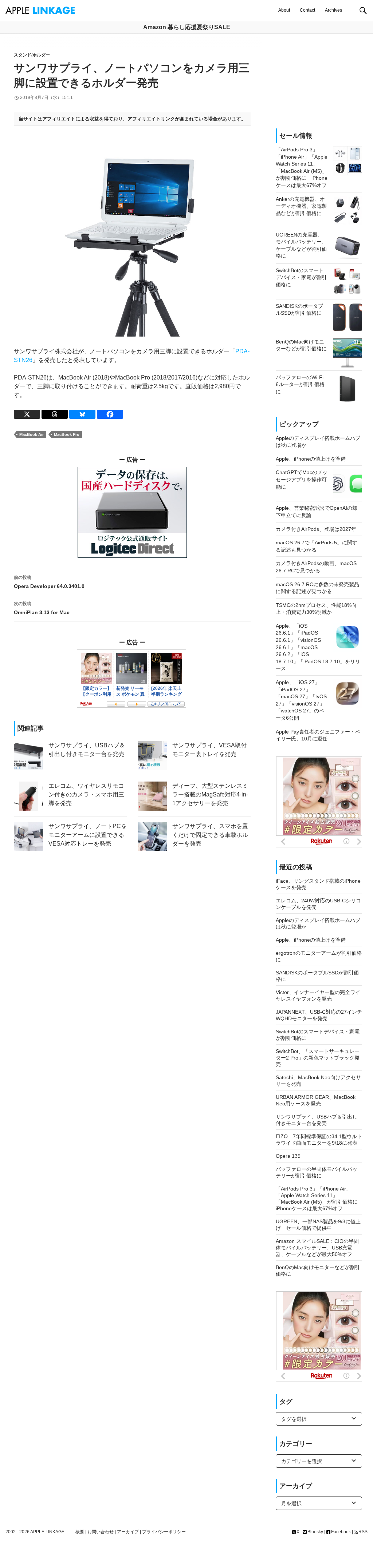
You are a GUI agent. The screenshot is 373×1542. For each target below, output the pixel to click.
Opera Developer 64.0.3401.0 (49, 582)
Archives (333, 10)
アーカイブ (128, 1531)
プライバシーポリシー (164, 1531)
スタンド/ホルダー (32, 54)
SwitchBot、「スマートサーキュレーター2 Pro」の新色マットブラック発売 (318, 1057)
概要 (79, 1531)
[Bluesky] (82, 414)
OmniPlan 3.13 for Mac (42, 608)
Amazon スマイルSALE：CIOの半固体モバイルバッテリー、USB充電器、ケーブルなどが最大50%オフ (317, 1247)
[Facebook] (110, 414)
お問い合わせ (100, 1531)
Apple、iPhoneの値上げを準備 (311, 940)
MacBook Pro (66, 434)
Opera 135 (288, 1156)
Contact (307, 10)
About (284, 10)
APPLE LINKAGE (47, 1531)
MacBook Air (31, 434)
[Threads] (55, 414)
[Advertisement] (319, 81)
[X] (27, 414)
